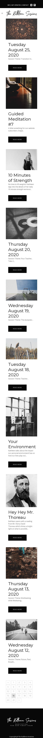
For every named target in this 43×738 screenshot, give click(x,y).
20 (8, 700)
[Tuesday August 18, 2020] (21, 348)
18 (25, 696)
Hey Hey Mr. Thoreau (21, 515)
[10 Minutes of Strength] (21, 159)
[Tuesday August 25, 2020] (21, 29)
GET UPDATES (16, 5)
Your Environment (22, 444)
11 (13, 691)
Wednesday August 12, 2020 (20, 650)
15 (8, 696)
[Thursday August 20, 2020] (21, 223)
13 (25, 691)
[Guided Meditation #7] (21, 93)
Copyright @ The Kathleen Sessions (21, 737)
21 (14, 700)
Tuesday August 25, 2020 (19, 50)
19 (30, 696)
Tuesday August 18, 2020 (19, 369)
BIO (9, 5)
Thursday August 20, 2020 (19, 249)
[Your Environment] (21, 416)
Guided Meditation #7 (19, 119)
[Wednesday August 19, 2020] (21, 290)
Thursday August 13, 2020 (18, 589)
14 (30, 691)
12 (19, 691)
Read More (17, 68)
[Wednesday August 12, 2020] (21, 629)
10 (8, 691)
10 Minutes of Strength (20, 178)
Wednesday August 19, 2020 (20, 311)
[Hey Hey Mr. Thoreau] (21, 490)
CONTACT (25, 5)
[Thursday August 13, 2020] (21, 563)
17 (19, 696)
